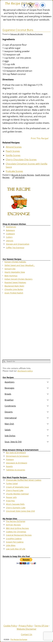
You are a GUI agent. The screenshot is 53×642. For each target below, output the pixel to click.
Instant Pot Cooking (15, 542)
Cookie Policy (10, 625)
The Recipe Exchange (20, 3)
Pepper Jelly (11, 497)
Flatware (10, 459)
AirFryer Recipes (13, 524)
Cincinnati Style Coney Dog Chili (20, 511)
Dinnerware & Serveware (17, 456)
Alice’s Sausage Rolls (15, 504)
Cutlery (9, 237)
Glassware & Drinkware (16, 463)
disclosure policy (25, 371)
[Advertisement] (26, 325)
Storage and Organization (17, 244)
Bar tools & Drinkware (16, 452)
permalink (19, 177)
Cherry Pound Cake (14, 490)
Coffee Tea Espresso (15, 247)
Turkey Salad (12, 483)
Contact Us (26, 634)
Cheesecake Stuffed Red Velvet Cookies (23, 480)
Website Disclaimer (26, 628)
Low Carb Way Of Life (15, 549)
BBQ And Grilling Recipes (17, 528)
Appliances (11, 226)
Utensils (9, 240)
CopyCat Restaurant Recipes (19, 535)
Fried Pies (10, 500)
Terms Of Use (41, 625)
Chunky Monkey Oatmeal (17, 493)
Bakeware (10, 230)
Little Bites (10, 545)
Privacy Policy (26, 625)
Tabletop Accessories (15, 469)
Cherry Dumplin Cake (15, 507)
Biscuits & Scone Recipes (22, 175)
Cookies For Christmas (16, 531)
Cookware (10, 233)
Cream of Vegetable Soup (17, 487)
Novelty (9, 466)
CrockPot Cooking (14, 538)
